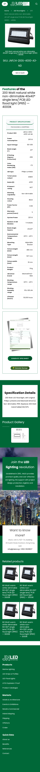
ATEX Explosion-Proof (11, 683)
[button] (5, 4)
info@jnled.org (13, 549)
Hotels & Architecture (11, 700)
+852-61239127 (26, 549)
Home (6, 11)
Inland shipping (8, 713)
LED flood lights (19, 11)
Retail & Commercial (10, 709)
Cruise (4, 727)
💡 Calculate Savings (20, 368)
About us (6, 739)
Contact (5, 753)
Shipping (5, 718)
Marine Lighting (8, 669)
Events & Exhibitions (10, 704)
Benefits (5, 744)
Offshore (6, 723)
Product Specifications (20, 122)
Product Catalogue (10, 688)
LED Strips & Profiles (10, 674)
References (7, 749)
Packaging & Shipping (20, 127)
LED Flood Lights (8, 678)
